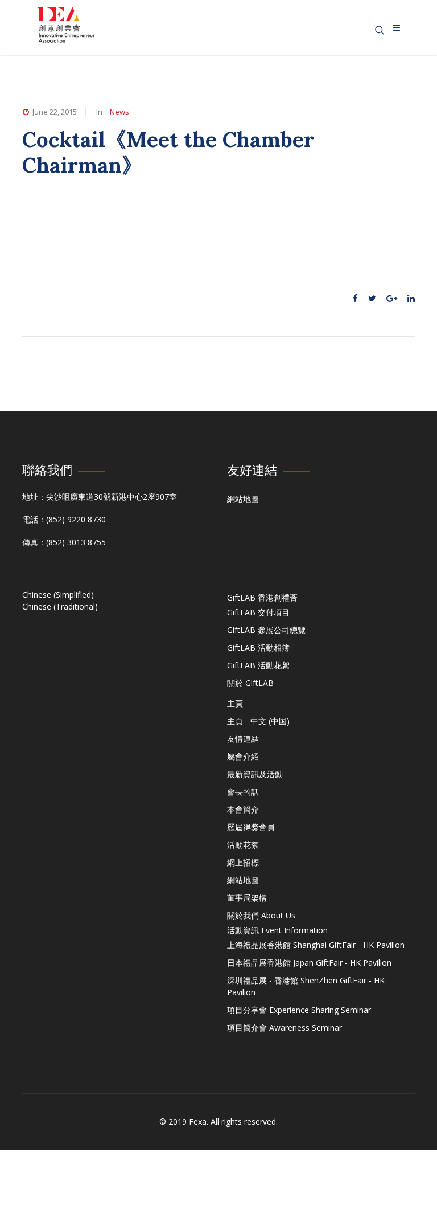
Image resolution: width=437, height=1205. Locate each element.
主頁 (235, 703)
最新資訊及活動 (255, 774)
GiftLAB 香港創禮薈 (262, 597)
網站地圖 (243, 498)
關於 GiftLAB (250, 682)
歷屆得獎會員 (251, 827)
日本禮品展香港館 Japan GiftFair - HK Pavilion (309, 962)
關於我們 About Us (261, 915)
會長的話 (243, 791)
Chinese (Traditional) (60, 606)
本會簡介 (243, 809)
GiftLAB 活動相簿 (258, 647)
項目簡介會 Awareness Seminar (284, 1027)
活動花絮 (243, 844)
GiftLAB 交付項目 (258, 612)
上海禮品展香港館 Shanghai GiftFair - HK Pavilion (316, 945)
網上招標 (243, 862)
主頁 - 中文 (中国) (258, 721)
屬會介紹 (243, 756)
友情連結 (243, 738)
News (119, 112)
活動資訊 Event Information (277, 930)
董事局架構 (247, 897)
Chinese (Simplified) (58, 594)
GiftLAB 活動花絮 (258, 665)
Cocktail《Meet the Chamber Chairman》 (168, 152)
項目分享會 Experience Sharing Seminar (299, 1009)
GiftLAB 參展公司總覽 (266, 629)
